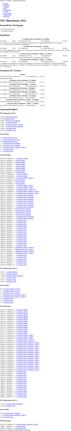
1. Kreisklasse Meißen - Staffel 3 (25, 337)
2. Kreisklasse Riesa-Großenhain (14, 126)
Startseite (5, 3)
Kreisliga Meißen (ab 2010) (9, 137)
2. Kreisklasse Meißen (11, 274)
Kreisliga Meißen (10, 119)
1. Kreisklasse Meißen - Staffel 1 (25, 185)
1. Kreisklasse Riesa (10, 128)
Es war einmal (7, 13)
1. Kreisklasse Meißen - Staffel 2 (25, 178)
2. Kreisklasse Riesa (10, 130)
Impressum (6, 16)
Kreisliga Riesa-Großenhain (12, 120)
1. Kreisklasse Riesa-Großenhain (14, 124)
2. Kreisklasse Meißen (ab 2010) (11, 291)
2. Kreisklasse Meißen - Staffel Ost (25, 340)
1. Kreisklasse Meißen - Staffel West (26, 189)
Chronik (5, 11)
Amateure (6, 7)
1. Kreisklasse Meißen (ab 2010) (11, 139)
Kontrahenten (7, 10)
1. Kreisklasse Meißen (11, 122)
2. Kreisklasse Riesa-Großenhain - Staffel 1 (14, 147)
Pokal (5, 8)
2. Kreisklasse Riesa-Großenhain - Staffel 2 (14, 296)
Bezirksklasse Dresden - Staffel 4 (25, 247)
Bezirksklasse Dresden (11, 117)
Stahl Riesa (6, 5)
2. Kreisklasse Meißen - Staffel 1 (25, 335)
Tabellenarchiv (7, 15)
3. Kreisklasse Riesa (10, 281)
